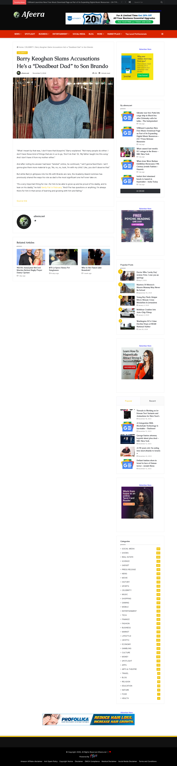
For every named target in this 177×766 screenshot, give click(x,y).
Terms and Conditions (148, 761)
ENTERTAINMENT (60, 34)
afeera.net (25, 73)
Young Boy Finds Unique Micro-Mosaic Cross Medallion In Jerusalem (147, 300)
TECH (124, 615)
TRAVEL (125, 673)
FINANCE (126, 619)
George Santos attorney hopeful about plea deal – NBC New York (148, 438)
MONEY (125, 657)
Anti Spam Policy (51, 761)
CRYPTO (125, 640)
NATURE (125, 690)
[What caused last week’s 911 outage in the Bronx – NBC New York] (127, 152)
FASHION (126, 623)
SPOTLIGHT (30, 34)
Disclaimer (79, 761)
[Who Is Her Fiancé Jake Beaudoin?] (96, 257)
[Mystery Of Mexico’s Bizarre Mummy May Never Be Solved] (127, 288)
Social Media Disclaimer (127, 761)
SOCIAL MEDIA (79, 34)
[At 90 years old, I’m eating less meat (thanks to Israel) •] (127, 451)
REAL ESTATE (127, 557)
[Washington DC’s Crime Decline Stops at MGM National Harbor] (127, 325)
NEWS (17, 34)
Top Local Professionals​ (136, 34)
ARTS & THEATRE (129, 669)
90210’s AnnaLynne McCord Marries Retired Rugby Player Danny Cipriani (29, 270)
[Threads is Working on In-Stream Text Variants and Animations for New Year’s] (127, 414)
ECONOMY (126, 644)
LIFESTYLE (126, 636)
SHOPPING (126, 599)
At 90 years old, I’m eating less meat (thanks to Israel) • (148, 451)
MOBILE (125, 607)
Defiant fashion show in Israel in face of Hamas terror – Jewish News (147, 463)
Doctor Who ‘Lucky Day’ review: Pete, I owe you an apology (148, 275)
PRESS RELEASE (129, 569)
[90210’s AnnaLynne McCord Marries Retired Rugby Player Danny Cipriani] (31, 257)
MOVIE (125, 578)
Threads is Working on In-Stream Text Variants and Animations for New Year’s (148, 413)
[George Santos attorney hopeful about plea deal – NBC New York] (127, 439)
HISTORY (126, 582)
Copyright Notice (66, 761)
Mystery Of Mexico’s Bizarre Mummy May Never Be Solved (148, 287)
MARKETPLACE (113, 34)
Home (21, 47)
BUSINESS (43, 34)
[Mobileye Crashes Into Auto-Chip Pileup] (127, 313)
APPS (124, 665)
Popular (128, 401)
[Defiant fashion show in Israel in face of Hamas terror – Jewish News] (127, 464)
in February (51, 187)
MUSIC (125, 594)
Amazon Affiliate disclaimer (31, 761)
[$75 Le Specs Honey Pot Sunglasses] (63, 257)
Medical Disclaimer (109, 761)
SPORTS (125, 586)
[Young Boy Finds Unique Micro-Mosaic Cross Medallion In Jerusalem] (127, 301)
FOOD (124, 694)
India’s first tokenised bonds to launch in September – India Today (147, 179)
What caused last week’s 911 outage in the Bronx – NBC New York (147, 151)
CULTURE (126, 653)
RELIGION (126, 682)
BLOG (91, 34)
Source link (22, 201)
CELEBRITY (29, 47)
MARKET (125, 632)
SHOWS (125, 553)
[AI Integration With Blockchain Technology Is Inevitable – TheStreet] (127, 426)
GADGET (125, 565)
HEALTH (125, 698)
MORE (99, 34)
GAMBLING (126, 648)
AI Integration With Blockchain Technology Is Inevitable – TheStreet (147, 426)
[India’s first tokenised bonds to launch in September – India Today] (127, 180)
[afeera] (29, 15)
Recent (152, 401)
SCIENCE (126, 561)
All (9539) (140, 191)
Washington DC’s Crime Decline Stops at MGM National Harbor (147, 324)
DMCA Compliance (92, 761)
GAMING (125, 603)
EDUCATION (127, 686)
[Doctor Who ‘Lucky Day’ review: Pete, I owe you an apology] (127, 276)
